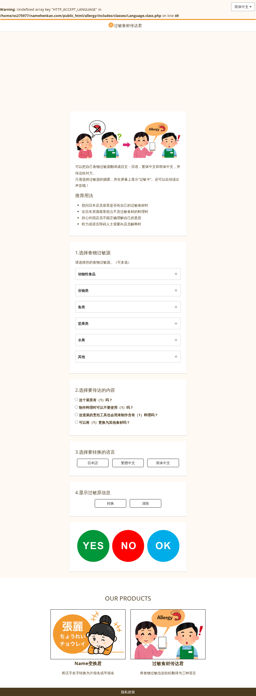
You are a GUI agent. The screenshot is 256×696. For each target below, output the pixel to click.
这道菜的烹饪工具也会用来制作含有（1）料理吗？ (118, 414)
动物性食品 (87, 274)
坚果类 (83, 323)
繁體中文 (128, 462)
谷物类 (83, 290)
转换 (110, 503)
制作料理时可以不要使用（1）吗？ (106, 407)
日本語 (93, 462)
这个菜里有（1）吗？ (95, 399)
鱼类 (81, 307)
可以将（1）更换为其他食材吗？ (104, 422)
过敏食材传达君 (128, 25)
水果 (81, 340)
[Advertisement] (128, 71)
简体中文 (163, 462)
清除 (145, 503)
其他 (81, 356)
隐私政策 (128, 692)
